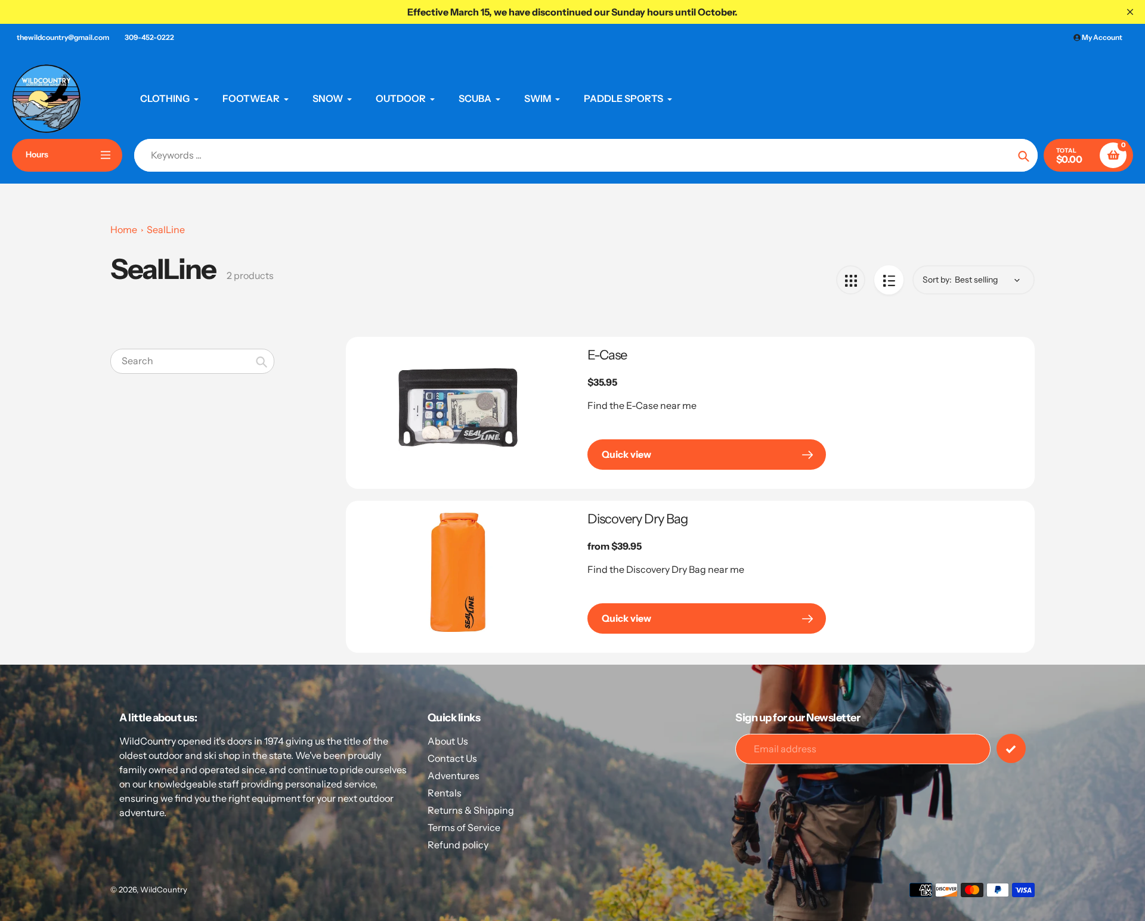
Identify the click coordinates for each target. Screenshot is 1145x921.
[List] (888, 279)
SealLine (166, 229)
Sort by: (937, 279)
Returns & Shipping (471, 810)
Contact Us (452, 758)
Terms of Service (464, 827)
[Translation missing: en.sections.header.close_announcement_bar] (1130, 12)
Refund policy (458, 845)
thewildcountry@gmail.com (63, 37)
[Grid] (850, 279)
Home (123, 229)
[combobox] (192, 361)
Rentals (445, 793)
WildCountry (163, 889)
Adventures (453, 776)
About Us (448, 741)
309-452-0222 (149, 37)
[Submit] (1011, 748)
